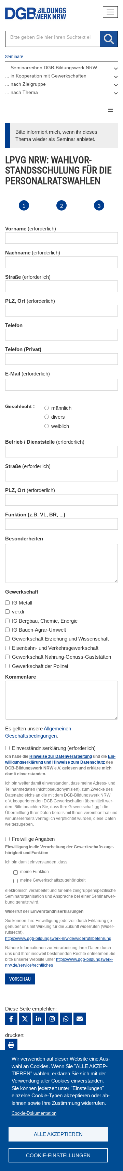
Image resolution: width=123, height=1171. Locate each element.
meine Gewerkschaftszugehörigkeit (52, 880)
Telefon (14, 325)
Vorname (15, 228)
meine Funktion (34, 871)
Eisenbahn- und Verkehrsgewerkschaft (55, 648)
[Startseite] (31, 13)
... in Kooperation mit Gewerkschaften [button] (45, 75)
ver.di (18, 611)
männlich (61, 408)
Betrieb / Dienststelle (30, 442)
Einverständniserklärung (39, 748)
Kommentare (20, 677)
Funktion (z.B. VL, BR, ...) (35, 514)
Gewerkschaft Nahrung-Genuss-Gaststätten (61, 657)
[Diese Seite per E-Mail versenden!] (79, 1019)
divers (58, 417)
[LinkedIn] (38, 1019)
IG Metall (22, 603)
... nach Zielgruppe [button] (25, 84)
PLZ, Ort (15, 301)
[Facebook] (11, 1019)
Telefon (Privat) (23, 349)
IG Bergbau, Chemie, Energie (45, 621)
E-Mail (12, 374)
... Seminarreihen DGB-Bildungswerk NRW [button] (51, 67)
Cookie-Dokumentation (34, 1113)
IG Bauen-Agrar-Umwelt (39, 630)
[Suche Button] (109, 39)
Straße (13, 277)
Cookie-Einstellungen (58, 1155)
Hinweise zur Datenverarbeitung (60, 756)
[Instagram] (52, 1019)
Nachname (17, 252)
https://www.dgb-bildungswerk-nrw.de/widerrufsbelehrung (58, 938)
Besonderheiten (24, 538)
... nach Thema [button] (21, 92)
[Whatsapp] (66, 1019)
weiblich (60, 426)
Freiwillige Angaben (33, 839)
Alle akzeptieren (58, 1134)
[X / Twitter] (25, 1019)
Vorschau (20, 979)
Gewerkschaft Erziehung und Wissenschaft (60, 639)
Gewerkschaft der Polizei (40, 666)
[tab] (61, 69)
